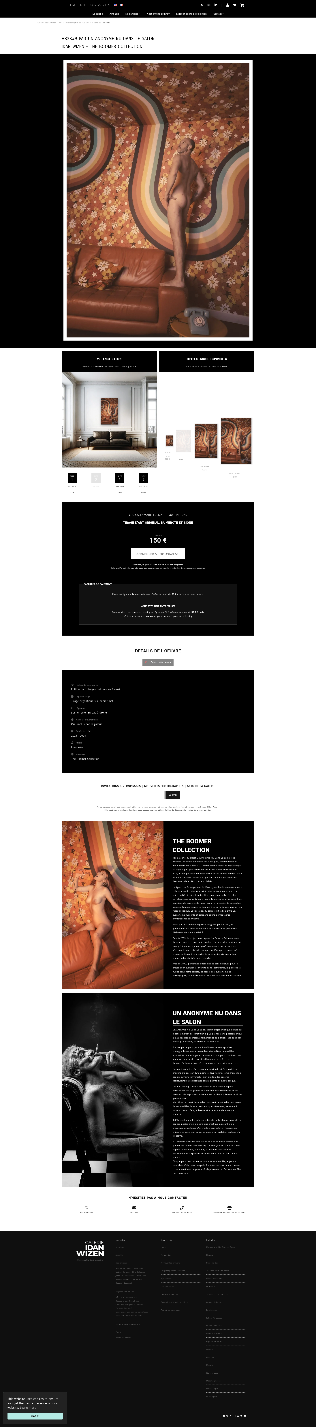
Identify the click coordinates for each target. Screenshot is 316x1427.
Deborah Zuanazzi (124, 1283)
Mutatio (209, 1365)
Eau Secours (211, 1310)
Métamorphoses (213, 1380)
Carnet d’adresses (214, 1302)
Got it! (35, 1416)
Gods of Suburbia (214, 1333)
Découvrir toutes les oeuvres (129, 1315)
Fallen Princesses (214, 1318)
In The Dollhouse (214, 1325)
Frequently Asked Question (173, 1270)
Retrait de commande (170, 1310)
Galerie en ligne (90, 23)
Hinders (209, 1255)
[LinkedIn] (218, 5)
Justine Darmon (122, 1272)
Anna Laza (130, 1275)
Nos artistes (131, 13)
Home (163, 1247)
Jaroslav (119, 1275)
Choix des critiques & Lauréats (129, 1304)
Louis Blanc (138, 1268)
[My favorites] (234, 5)
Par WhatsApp (86, 1212)
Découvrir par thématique (127, 1301)
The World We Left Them (217, 1270)
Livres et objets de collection (191, 13)
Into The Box (212, 1262)
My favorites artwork (170, 1262)
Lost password (167, 1286)
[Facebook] (203, 5)
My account (166, 1278)
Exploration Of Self (214, 1341)
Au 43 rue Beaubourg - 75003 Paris (229, 1212)
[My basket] (242, 5)
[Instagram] (209, 5)
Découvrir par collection (126, 1297)
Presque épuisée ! (124, 1308)
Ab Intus (210, 1357)
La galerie (98, 13)
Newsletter (166, 1255)
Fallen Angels (212, 1388)
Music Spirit (211, 1396)
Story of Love (212, 1373)
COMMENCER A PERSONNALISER (158, 554)
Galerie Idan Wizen (90, 4)
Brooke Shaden (122, 1279)
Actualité (114, 13)
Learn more (28, 1408)
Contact (217, 13)
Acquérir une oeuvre (157, 13)
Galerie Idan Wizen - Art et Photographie (57, 23)
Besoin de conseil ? (124, 1337)
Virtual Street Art (214, 1278)
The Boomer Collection (116, 46)
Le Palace (210, 1286)
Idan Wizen (136, 1279)
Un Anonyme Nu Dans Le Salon (121, 38)
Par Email (134, 1212)
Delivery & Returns (169, 1294)
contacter (151, 616)
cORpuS (209, 1349)
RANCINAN (141, 1275)
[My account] (227, 5)
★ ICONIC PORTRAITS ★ (217, 1294)
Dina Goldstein (138, 1272)
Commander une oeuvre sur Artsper (132, 1311)
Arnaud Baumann (123, 1268)
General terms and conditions (174, 1302)
